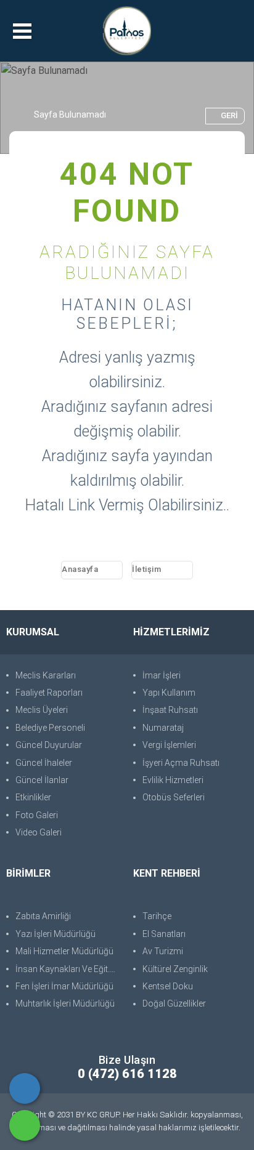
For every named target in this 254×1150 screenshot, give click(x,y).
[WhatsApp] (24, 1125)
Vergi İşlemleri (169, 745)
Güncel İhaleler (43, 763)
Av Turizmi (162, 951)
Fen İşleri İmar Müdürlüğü (64, 986)
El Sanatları (164, 934)
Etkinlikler (33, 797)
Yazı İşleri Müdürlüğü (55, 934)
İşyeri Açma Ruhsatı (180, 763)
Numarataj (163, 728)
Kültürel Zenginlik (175, 969)
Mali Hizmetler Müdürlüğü (64, 951)
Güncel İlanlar (41, 780)
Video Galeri (38, 832)
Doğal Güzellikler (174, 1003)
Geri (229, 115)
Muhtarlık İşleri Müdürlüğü (65, 1003)
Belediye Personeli (50, 728)
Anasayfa (80, 569)
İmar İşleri (161, 675)
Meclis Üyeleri (41, 710)
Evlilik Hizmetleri (172, 780)
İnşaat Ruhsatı (170, 710)
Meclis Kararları (45, 675)
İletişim (146, 569)
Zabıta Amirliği (43, 916)
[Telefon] (24, 1088)
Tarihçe (156, 916)
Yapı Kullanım (168, 693)
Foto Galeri (36, 815)
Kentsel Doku (167, 986)
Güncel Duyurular (48, 745)
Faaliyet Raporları (49, 693)
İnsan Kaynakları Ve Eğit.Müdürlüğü (68, 969)
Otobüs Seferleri (173, 797)
